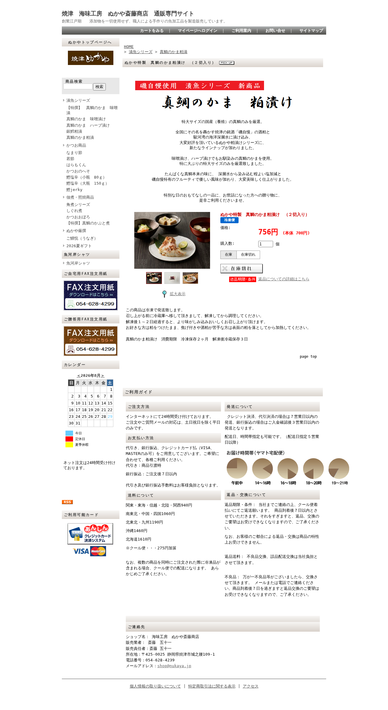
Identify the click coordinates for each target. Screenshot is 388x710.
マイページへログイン (197, 30)
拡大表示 (178, 294)
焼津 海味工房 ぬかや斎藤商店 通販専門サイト (128, 13)
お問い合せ (275, 30)
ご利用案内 (241, 30)
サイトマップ (311, 30)
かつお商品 (76, 145)
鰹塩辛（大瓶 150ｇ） (87, 183)
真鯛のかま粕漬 (80, 137)
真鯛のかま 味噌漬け (86, 119)
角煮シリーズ (78, 204)
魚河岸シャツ (78, 263)
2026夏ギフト (79, 246)
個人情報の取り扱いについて (155, 686)
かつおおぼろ (78, 217)
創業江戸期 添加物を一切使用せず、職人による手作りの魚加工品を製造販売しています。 (144, 21)
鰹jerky (74, 189)
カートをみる (152, 30)
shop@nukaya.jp (174, 666)
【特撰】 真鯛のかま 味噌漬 (92, 110)
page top (308, 356)
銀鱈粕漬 (74, 131)
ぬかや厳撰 (76, 230)
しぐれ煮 (74, 210)
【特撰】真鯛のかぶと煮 (88, 223)
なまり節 (74, 152)
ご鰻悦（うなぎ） (82, 238)
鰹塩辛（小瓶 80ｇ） (86, 177)
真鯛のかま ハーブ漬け (88, 125)
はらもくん (76, 164)
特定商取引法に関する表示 (212, 686)
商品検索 (74, 81)
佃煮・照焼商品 (80, 197)
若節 (70, 158)
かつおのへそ (78, 171)
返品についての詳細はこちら (283, 279)
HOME (129, 46)
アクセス (251, 686)
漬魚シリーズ (78, 100)
